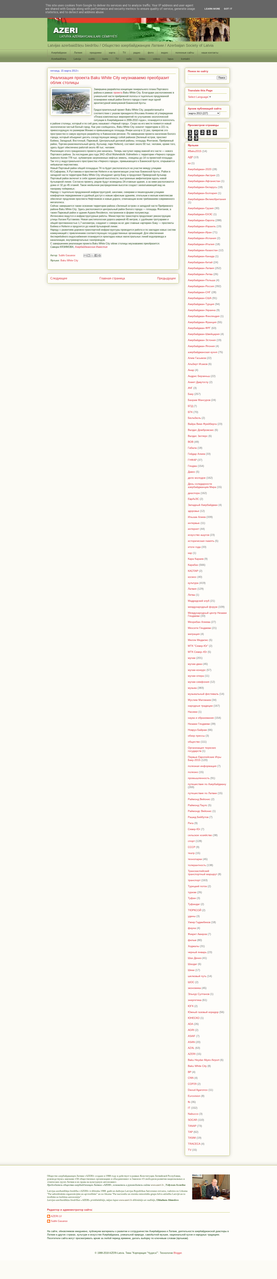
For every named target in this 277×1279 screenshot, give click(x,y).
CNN (191, 1077)
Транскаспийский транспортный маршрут (202, 872)
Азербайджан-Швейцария (204, 334)
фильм (192, 940)
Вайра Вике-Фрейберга (202, 423)
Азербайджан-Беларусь (202, 187)
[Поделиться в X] (92, 255)
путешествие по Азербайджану (207, 784)
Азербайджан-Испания (202, 238)
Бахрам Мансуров (199, 399)
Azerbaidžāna (58, 58)
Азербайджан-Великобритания (207, 199)
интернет (193, 528)
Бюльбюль (194, 417)
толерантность (197, 865)
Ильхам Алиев (197, 516)
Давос (191, 471)
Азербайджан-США (199, 298)
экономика (194, 987)
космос (192, 576)
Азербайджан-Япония (201, 346)
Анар (191, 370)
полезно (193, 772)
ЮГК (191, 1006)
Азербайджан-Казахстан (203, 250)
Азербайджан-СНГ (199, 292)
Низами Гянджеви (199, 723)
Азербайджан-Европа (201, 220)
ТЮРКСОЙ (194, 910)
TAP (190, 1131)
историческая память (201, 540)
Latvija (77, 58)
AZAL (191, 1047)
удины (192, 916)
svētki (91, 58)
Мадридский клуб (198, 600)
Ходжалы (193, 946)
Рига (191, 823)
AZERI (192, 1053)
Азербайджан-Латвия (201, 268)
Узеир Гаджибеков (199, 922)
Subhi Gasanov (59, 1221)
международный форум (202, 606)
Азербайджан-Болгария (202, 193)
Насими (192, 711)
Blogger (178, 1252)
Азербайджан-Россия (201, 286)
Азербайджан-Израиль (202, 226)
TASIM (192, 1137)
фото (151, 52)
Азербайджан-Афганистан (204, 181)
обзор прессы (196, 735)
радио (136, 52)
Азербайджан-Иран (200, 232)
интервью (194, 522)
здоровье (193, 510)
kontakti (185, 58)
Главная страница (112, 278)
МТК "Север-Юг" (198, 645)
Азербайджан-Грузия (201, 208)
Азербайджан (59, 52)
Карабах (193, 564)
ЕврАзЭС (193, 498)
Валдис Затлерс (198, 435)
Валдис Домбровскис (201, 429)
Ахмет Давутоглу (198, 382)
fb (189, 1101)
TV (124, 52)
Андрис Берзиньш (199, 376)
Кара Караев (196, 558)
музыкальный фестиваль (203, 693)
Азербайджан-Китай (200, 262)
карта (112, 52)
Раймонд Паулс (197, 805)
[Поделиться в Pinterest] (99, 255)
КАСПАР (193, 570)
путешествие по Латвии (202, 793)
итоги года (194, 546)
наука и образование (201, 717)
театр (191, 853)
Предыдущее (166, 278)
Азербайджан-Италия (201, 244)
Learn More (212, 8)
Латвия (78, 52)
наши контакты (209, 52)
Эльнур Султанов (198, 993)
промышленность (199, 778)
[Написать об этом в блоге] (89, 255)
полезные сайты (184, 52)
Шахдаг (192, 964)
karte (105, 58)
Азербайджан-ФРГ (199, 327)
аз (189, 163)
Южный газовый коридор (203, 1012)
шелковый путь (197, 976)
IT (189, 1107)
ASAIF (191, 1035)
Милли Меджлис (198, 639)
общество (194, 741)
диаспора (194, 493)
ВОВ (190, 441)
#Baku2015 (194, 151)
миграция (194, 633)
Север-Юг (194, 829)
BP (189, 1071)
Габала (192, 447)
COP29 (192, 1083)
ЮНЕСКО (194, 1017)
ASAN (191, 1042)
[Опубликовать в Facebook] (96, 255)
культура (193, 582)
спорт (191, 840)
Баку (191, 393)
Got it (228, 8)
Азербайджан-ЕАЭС (200, 214)
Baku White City (69, 260)
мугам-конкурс (197, 669)
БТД (190, 405)
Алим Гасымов (197, 357)
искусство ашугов (198, 534)
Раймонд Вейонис (199, 799)
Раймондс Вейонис (200, 811)
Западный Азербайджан (203, 504)
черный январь (197, 952)
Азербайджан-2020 (199, 169)
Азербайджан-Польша (201, 280)
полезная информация (202, 766)
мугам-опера (196, 675)
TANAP (192, 1125)
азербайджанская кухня (202, 352)
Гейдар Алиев (196, 453)
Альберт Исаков (197, 363)
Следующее (58, 278)
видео (164, 52)
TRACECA (194, 1143)
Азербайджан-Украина (202, 310)
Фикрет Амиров (197, 934)
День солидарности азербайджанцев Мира (202, 485)
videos (156, 58)
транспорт (194, 880)
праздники (95, 52)
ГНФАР (192, 459)
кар (190, 552)
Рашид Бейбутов (198, 817)
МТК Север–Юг (197, 651)
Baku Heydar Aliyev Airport (203, 1059)
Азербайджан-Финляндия (204, 316)
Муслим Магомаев (199, 699)
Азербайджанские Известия (91, 246)
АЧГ (190, 387)
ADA (190, 1023)
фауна (192, 928)
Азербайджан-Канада (201, 256)
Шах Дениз (194, 957)
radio (129, 58)
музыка (192, 687)
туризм (192, 892)
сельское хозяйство (200, 835)
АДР (190, 157)
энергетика (194, 999)
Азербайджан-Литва (200, 274)
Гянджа (192, 465)
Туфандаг (194, 904)
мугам (191, 657)
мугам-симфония (198, 681)
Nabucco (193, 1113)
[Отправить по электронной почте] (85, 255)
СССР (191, 847)
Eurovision (194, 1095)
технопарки (195, 859)
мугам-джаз (195, 663)
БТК (190, 412)
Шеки (191, 970)
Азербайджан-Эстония (202, 340)
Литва (191, 594)
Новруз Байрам (197, 729)
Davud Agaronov (198, 1089)
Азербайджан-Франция (202, 322)
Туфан (192, 898)
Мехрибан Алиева (199, 621)
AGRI (191, 1029)
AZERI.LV (56, 1216)
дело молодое (197, 477)
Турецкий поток (197, 886)
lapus (171, 58)
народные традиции (200, 705)
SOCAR (192, 1119)
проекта (117, 92)
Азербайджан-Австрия (201, 175)
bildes (142, 58)
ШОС (191, 982)
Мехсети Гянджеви (199, 627)
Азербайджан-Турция (201, 304)
